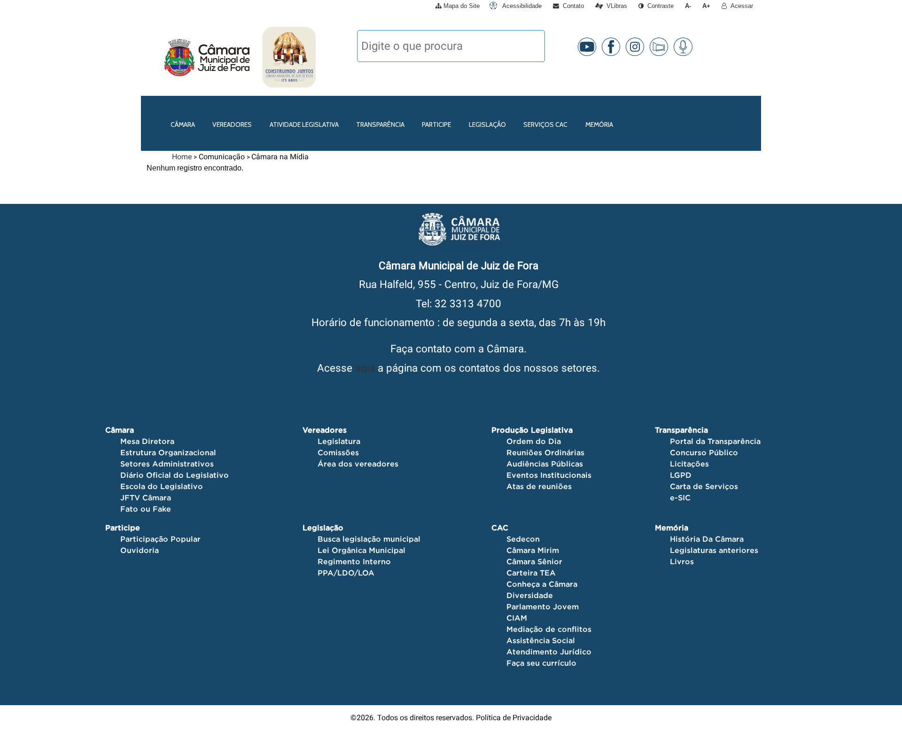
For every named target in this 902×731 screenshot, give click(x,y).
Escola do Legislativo (161, 486)
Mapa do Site (461, 5)
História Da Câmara (707, 539)
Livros (682, 561)
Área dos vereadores (358, 463)
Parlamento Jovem (542, 606)
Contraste (659, 5)
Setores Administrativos (167, 463)
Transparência (380, 124)
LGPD (681, 475)
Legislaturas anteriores (714, 550)
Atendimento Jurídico (548, 651)
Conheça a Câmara (541, 584)
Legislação (487, 124)
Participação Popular (160, 539)
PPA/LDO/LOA (346, 572)
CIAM (516, 618)
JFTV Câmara (145, 497)
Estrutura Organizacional (168, 452)
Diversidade (529, 595)
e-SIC (680, 497)
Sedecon (523, 539)
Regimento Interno (354, 561)
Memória (599, 124)
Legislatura (339, 441)
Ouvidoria (139, 550)
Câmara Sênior (534, 561)
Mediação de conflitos (548, 629)
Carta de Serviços (704, 486)
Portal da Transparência (715, 441)
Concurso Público (704, 452)
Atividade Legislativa (304, 124)
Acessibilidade (521, 5)
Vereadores (232, 124)
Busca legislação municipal (369, 539)
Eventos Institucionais (548, 475)
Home (182, 156)
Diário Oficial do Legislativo (174, 475)
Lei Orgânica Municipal (361, 550)
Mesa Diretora (147, 441)
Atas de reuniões (539, 486)
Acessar (740, 5)
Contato (571, 5)
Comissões (338, 452)
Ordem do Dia (533, 441)
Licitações (689, 463)
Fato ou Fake (145, 509)
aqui (365, 368)
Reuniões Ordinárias (545, 452)
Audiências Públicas (544, 463)
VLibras (615, 5)
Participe (436, 124)
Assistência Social (540, 640)
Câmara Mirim (532, 550)
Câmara (183, 124)
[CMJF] (162, 57)
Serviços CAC (545, 124)
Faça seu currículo (541, 663)
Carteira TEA (531, 572)
